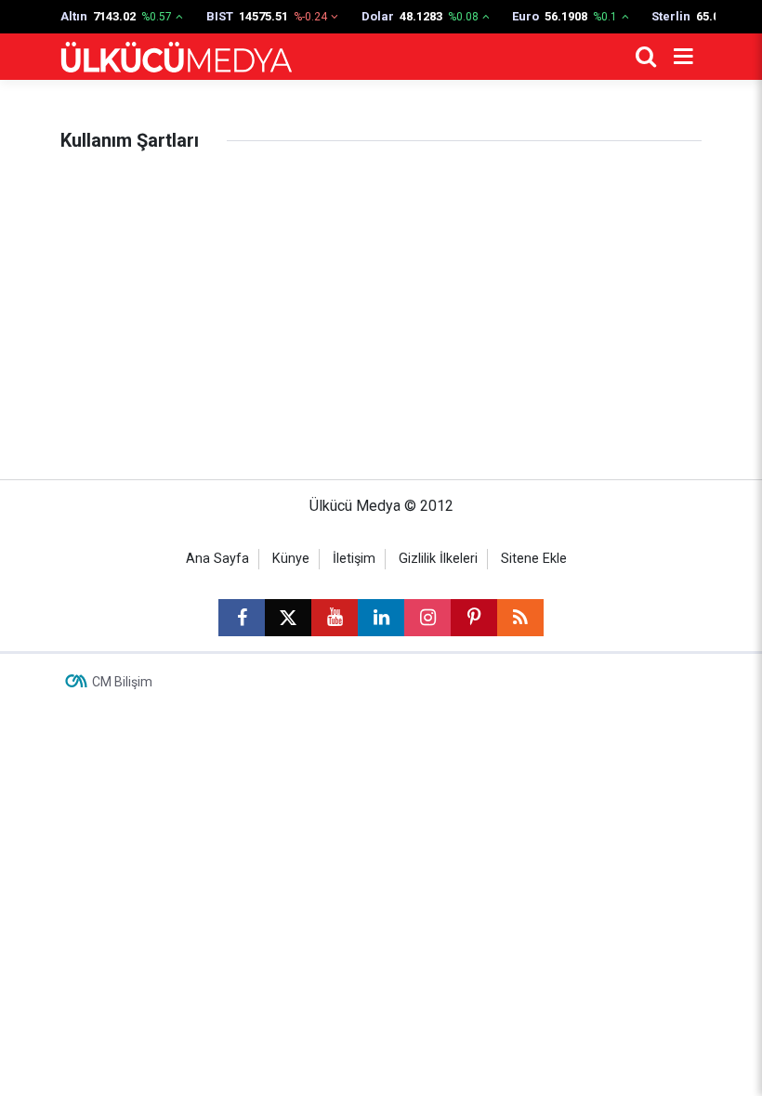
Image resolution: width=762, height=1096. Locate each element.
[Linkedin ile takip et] (381, 617)
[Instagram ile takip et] (427, 617)
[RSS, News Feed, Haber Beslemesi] (520, 617)
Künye (290, 559)
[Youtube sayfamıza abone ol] (334, 617)
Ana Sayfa (217, 559)
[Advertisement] (381, 312)
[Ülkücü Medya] (176, 57)
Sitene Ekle (534, 559)
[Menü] (683, 56)
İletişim (354, 559)
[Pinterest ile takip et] (474, 617)
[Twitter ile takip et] (288, 617)
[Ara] (645, 56)
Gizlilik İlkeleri (438, 559)
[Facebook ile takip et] (241, 617)
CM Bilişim (122, 681)
